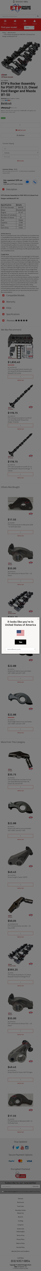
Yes (20, 642)
